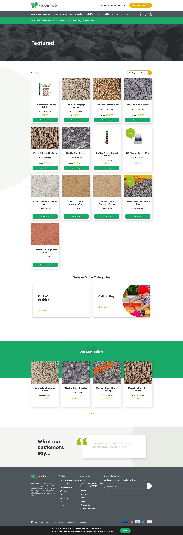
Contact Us (85, 505)
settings (110, 532)
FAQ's (83, 497)
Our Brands (85, 494)
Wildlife (90, 14)
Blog (129, 14)
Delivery (61, 522)
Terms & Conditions (48, 522)
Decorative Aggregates (40, 14)
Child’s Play (109, 14)
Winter (119, 14)
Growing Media (75, 14)
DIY (99, 14)
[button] (89, 413)
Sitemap (83, 522)
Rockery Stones (61, 14)
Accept (125, 531)
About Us (84, 490)
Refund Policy (72, 522)
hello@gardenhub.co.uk (115, 5)
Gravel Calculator (138, 5)
